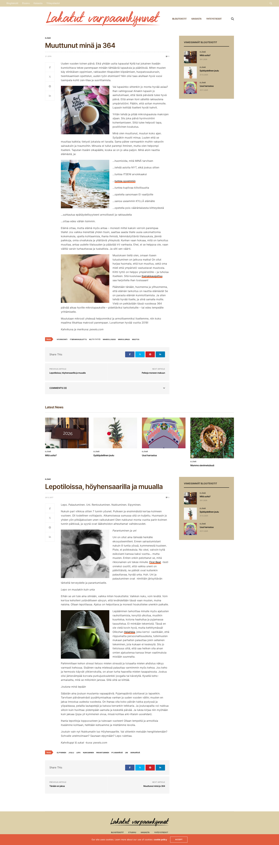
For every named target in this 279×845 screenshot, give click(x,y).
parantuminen (102, 753)
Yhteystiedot (53, 3)
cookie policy (160, 839)
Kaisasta (38, 3)
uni (126, 753)
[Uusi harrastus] (190, 88)
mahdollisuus (109, 339)
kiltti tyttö (94, 339)
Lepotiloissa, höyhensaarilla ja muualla (67, 373)
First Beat (155, 562)
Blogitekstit (12, 3)
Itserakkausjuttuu (152, 276)
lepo (78, 753)
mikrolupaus (124, 339)
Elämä (48, 38)
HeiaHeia (129, 631)
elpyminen (61, 753)
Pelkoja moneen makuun (153, 373)
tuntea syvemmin (125, 181)
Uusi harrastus (207, 86)
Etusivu (26, 3)
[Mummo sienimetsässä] (212, 438)
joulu (71, 753)
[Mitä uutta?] (190, 57)
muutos (135, 339)
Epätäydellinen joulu (209, 70)
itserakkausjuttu (78, 339)
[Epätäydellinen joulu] (190, 72)
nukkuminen (88, 753)
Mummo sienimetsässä (202, 465)
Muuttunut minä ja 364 (154, 786)
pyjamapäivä (117, 753)
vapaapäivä (135, 753)
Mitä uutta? (205, 55)
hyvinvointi (62, 339)
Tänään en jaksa (57, 786)
